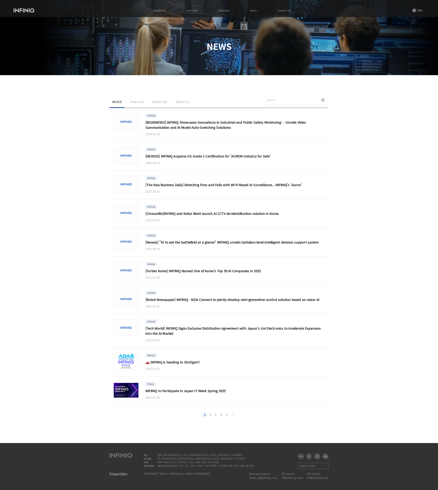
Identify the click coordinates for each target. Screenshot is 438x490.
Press (137, 101)
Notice (182, 101)
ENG (419, 10)
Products (159, 10)
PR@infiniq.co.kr (292, 478)
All (117, 101)
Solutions (192, 10)
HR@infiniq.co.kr (317, 478)
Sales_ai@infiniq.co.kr (263, 478)
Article (159, 101)
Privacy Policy (118, 474)
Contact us (284, 10)
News (253, 10)
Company (224, 10)
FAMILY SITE (307, 466)
